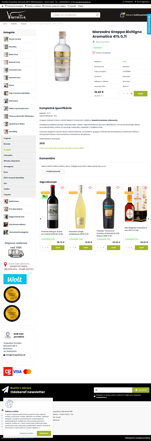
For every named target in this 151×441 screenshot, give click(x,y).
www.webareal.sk (26, 438)
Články (80, 6)
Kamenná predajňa (15, 6)
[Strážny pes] (120, 42)
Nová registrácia (143, 2)
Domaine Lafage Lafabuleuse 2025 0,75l (79, 232)
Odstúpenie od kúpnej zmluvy (137, 438)
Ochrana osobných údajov (55, 6)
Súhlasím (43, 433)
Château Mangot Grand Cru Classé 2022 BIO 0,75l (52, 232)
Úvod (5, 24)
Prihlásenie (129, 2)
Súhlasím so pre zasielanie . (118, 396)
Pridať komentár (53, 171)
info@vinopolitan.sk (83, 2)
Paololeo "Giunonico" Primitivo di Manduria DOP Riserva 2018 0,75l (108, 233)
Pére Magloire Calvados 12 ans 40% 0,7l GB (136, 229)
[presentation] (40, 219)
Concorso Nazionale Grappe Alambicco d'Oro (61, 148)
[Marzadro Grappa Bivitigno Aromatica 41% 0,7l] (62, 56)
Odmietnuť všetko (26, 433)
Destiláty (14, 24)
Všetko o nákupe (34, 6)
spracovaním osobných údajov (118, 395)
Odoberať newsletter (28, 392)
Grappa (23, 24)
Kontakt (73, 6)
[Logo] (17, 14)
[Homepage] (2, 6)
